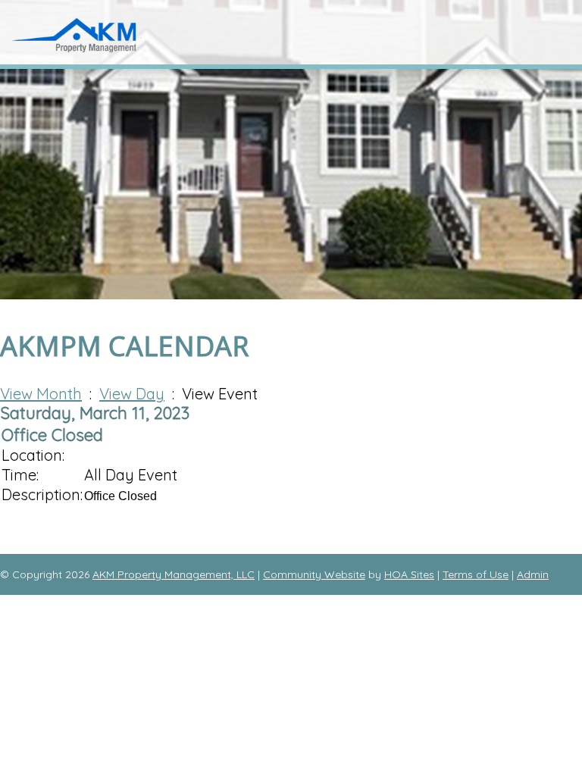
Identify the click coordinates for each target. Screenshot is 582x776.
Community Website (314, 574)
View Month (41, 393)
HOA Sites (409, 574)
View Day (131, 393)
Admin (533, 574)
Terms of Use (475, 574)
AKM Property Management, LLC (173, 574)
